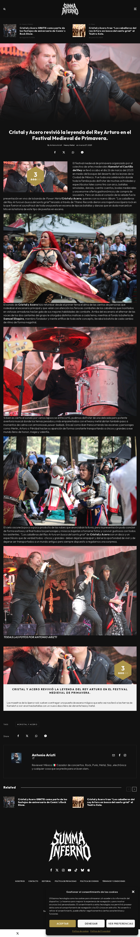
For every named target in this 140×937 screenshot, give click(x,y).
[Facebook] (51, 870)
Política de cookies (80, 931)
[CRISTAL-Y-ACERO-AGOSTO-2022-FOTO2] (79, 30)
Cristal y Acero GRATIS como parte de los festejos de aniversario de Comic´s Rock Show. (42, 31)
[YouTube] (69, 870)
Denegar (91, 923)
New (93, 24)
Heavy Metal (27, 24)
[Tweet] (63, 152)
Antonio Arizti (43, 755)
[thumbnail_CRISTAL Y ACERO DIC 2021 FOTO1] (9, 30)
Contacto (33, 881)
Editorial (46, 881)
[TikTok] (76, 870)
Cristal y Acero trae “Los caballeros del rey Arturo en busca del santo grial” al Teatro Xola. (112, 31)
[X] (57, 870)
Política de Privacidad (100, 931)
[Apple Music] (89, 870)
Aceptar (62, 923)
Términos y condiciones (113, 881)
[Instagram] (63, 870)
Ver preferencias (120, 923)
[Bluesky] (82, 870)
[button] (133, 891)
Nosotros (20, 881)
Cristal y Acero (28, 724)
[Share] (55, 152)
